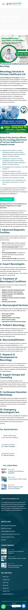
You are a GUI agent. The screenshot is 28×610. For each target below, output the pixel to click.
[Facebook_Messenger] (24, 606)
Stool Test (5, 585)
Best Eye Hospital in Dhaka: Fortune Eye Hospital (15, 487)
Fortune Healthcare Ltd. (7, 537)
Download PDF (8, 199)
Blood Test (6, 576)
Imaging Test (6, 579)
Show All (3, 540)
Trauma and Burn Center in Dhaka (17, 479)
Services (11, 605)
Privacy (14, 607)
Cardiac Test (6, 591)
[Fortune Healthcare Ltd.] (14, 4)
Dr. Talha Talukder (8, 446)
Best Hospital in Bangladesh (8, 525)
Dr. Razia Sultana (7, 455)
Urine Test (5, 582)
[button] (3, 606)
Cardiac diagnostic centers (8, 531)
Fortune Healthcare (10, 365)
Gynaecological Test (8, 594)
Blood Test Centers (6, 528)
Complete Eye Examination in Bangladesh (16, 472)
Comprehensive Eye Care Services (10, 534)
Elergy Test (6, 588)
